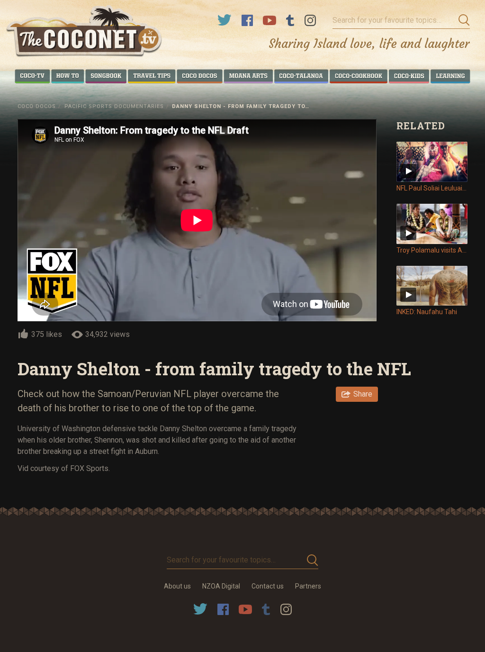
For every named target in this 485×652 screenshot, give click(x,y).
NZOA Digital (221, 586)
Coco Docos (37, 106)
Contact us (267, 586)
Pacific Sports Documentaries (114, 106)
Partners (308, 586)
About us (177, 586)
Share (362, 393)
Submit (461, 20)
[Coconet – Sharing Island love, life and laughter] (84, 32)
